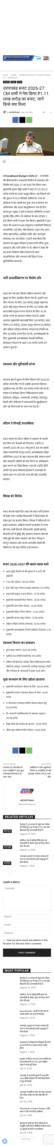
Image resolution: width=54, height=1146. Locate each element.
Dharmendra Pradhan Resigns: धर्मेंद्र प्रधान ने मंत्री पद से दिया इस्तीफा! (35, 1110)
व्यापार (19, 82)
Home (5, 75)
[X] (22, 120)
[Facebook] (15, 120)
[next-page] (10, 872)
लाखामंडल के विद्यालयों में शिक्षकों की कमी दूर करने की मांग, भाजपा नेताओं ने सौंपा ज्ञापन (35, 1045)
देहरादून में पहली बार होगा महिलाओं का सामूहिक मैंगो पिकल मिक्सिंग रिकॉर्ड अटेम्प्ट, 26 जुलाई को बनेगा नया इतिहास (35, 1126)
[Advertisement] (27, 27)
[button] (5, 66)
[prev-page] (5, 872)
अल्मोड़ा (7, 863)
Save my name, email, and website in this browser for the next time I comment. (25, 942)
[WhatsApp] (29, 120)
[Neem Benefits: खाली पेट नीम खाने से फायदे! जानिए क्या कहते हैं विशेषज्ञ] (10, 1015)
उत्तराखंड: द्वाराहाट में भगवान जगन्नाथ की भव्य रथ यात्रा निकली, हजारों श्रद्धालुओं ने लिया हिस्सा (34, 859)
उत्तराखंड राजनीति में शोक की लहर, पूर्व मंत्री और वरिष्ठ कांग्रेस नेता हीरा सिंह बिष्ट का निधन (35, 1095)
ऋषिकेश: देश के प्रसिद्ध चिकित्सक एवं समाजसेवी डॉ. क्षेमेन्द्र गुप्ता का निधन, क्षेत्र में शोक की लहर (35, 843)
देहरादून (13, 82)
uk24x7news (14, 112)
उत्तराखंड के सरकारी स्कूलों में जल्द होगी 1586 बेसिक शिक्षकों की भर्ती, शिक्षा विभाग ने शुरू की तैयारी (35, 1078)
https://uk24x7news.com (27, 804)
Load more (26, 1139)
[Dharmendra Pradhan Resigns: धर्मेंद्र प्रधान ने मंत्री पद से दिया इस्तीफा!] (10, 1112)
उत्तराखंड (13, 75)
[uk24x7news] (5, 112)
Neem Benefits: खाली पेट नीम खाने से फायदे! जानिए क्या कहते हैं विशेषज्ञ (34, 1012)
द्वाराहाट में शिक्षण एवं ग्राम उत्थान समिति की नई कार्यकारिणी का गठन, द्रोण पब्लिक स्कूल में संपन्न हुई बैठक (35, 1061)
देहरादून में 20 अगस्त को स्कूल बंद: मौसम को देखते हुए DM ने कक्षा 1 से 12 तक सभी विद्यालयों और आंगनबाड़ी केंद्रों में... (35, 827)
